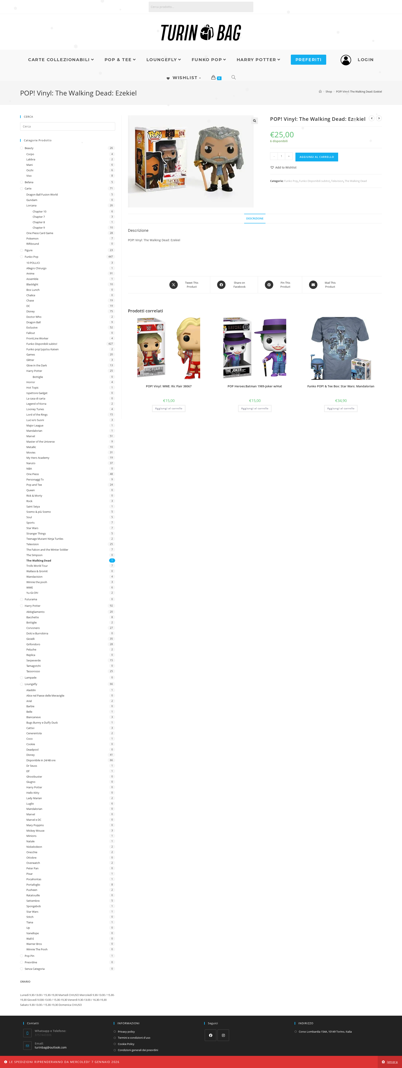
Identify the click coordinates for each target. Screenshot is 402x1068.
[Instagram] (223, 1035)
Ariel (29, 701)
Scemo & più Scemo (38, 512)
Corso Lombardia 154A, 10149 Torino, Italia (325, 1031)
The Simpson (34, 555)
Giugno (30, 782)
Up (28, 928)
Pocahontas (33, 879)
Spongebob (33, 906)
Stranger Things (36, 533)
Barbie (30, 706)
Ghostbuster (34, 776)
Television (337, 181)
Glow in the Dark (36, 365)
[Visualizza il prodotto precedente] (372, 118)
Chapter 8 (39, 222)
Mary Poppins (35, 825)
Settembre (33, 901)
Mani (29, 165)
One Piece (32, 474)
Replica (30, 655)
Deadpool (32, 749)
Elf (27, 771)
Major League (34, 425)
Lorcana (31, 205)
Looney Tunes (35, 409)
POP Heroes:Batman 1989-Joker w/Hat (255, 386)
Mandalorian (34, 431)
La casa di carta (35, 398)
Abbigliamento (35, 612)
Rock (29, 501)
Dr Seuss (31, 766)
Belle (29, 712)
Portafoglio (33, 884)
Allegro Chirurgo (36, 268)
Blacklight (32, 284)
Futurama (31, 599)
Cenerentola (34, 733)
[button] (254, 120)
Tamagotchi (33, 666)
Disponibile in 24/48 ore (40, 760)
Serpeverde (33, 660)
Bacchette (32, 617)
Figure (28, 250)
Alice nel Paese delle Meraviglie (45, 695)
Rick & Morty (34, 495)
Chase (30, 300)
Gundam (31, 200)
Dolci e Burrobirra (37, 633)
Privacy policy (126, 1031)
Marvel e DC (33, 820)
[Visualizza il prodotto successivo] (379, 118)
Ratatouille (33, 895)
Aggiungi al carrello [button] (168, 408)
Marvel (30, 436)
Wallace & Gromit (37, 571)
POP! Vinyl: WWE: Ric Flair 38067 (169, 386)
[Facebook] (210, 1035)
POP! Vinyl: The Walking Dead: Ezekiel (359, 91)
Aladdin (31, 690)
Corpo (30, 154)
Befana (29, 182)
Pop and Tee (34, 485)
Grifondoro (33, 644)
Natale (30, 841)
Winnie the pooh (36, 582)
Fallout (30, 333)
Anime (30, 273)
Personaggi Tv (35, 479)
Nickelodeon (34, 847)
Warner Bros (34, 944)
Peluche (31, 649)
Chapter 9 (39, 227)
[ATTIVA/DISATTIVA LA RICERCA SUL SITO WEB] (234, 78)
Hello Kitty (32, 793)
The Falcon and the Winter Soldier (47, 549)
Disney (30, 311)
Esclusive (31, 327)
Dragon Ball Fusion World (42, 194)
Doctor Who (33, 317)
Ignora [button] (392, 1062)
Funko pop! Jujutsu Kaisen (42, 349)
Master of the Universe (40, 441)
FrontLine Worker (37, 338)
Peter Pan (32, 868)
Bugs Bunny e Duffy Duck (42, 722)
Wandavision (34, 576)
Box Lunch (33, 290)
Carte (28, 188)
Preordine (31, 962)
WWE (29, 587)
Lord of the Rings (37, 414)
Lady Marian (34, 798)
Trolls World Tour (37, 566)
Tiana (29, 922)
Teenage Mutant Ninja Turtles (44, 539)
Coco (29, 739)
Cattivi (30, 728)
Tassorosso (33, 671)
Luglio (30, 803)
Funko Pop (291, 181)
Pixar (29, 874)
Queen (30, 490)
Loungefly (31, 684)
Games (30, 354)
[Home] (320, 91)
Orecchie (31, 852)
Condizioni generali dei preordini (138, 1050)
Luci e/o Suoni (35, 420)
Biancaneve (33, 717)
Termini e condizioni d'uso (134, 1038)
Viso (29, 176)
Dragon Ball (33, 322)
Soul (29, 517)
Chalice (30, 295)
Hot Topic (32, 387)
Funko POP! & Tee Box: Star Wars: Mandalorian (340, 386)
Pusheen (31, 890)
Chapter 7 (39, 217)
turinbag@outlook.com (51, 1047)
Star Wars (32, 528)
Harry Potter (34, 371)
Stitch (30, 917)
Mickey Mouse (35, 830)
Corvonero (33, 628)
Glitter (30, 360)
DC (28, 306)
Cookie (30, 744)
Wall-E (30, 938)
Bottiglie (38, 377)
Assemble (32, 279)
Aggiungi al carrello (317, 157)
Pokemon (32, 238)
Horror (30, 382)
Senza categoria (35, 969)
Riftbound (32, 244)
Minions (31, 836)
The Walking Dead (356, 181)
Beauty (29, 148)
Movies (30, 452)
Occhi (29, 170)
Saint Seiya (33, 506)
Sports (30, 522)
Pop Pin (29, 956)
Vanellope (32, 933)
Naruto (30, 463)
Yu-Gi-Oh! (32, 593)
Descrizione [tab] (254, 218)
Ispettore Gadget (37, 393)
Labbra (30, 159)
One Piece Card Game (39, 233)
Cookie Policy (126, 1044)
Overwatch (33, 863)
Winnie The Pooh (37, 949)
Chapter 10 (39, 211)
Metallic (31, 447)
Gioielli (30, 639)
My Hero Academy (37, 458)
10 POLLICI (33, 263)
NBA (29, 468)
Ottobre (31, 857)
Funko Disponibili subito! (314, 181)
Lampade (30, 677)
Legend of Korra (36, 404)
